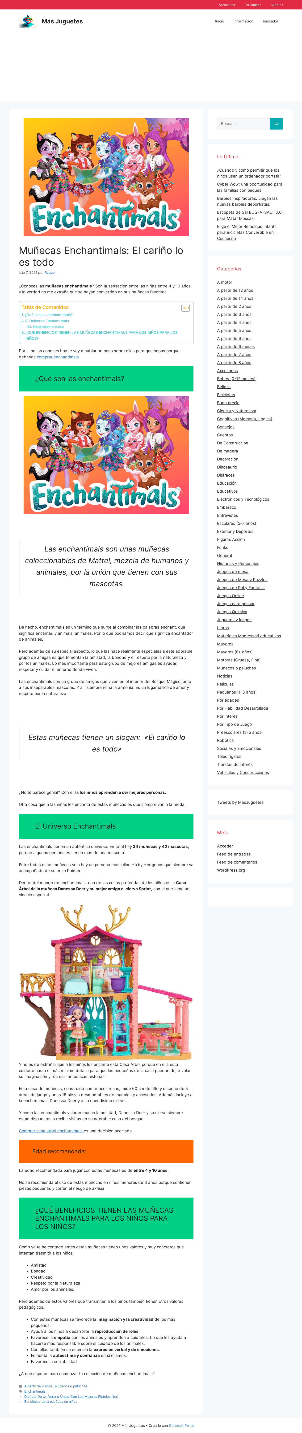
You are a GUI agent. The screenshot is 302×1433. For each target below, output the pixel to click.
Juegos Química (232, 611)
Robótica (225, 740)
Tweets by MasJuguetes (240, 802)
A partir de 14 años (235, 298)
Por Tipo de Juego (234, 724)
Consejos (226, 427)
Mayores (225, 644)
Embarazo (226, 507)
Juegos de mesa (232, 571)
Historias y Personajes (238, 563)
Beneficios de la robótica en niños (50, 1401)
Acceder (225, 846)
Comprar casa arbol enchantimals (51, 1131)
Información (243, 21)
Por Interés (227, 716)
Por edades (252, 5)
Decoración (227, 459)
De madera (227, 451)
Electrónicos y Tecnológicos (243, 499)
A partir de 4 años (38, 1386)
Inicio (219, 21)
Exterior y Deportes (235, 531)
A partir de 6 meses (236, 346)
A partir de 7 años (234, 354)
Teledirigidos (229, 756)
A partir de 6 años (234, 338)
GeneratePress (181, 1425)
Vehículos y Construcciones (243, 772)
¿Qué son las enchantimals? (49, 315)
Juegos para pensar (236, 603)
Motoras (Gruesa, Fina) (239, 660)
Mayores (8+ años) (235, 652)
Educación (227, 483)
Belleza (224, 386)
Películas (225, 684)
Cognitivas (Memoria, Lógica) (244, 419)
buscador (270, 21)
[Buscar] (276, 124)
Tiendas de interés (235, 764)
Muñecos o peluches (71, 1386)
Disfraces (226, 475)
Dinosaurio (227, 467)
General (224, 555)
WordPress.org (231, 870)
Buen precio (228, 402)
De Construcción (232, 443)
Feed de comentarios (237, 862)
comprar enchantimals (58, 357)
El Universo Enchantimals (47, 321)
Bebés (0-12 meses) (236, 378)
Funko (222, 547)
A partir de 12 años (235, 290)
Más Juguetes (62, 21)
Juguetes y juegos (234, 619)
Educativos (227, 491)
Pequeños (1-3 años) (237, 692)
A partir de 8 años (234, 362)
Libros (223, 627)
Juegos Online (230, 595)
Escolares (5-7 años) (236, 523)
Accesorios (227, 5)
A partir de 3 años (234, 314)
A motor (224, 282)
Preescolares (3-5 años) (240, 732)
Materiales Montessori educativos (249, 636)
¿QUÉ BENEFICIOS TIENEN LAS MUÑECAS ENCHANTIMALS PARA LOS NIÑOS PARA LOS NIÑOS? (101, 335)
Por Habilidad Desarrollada (242, 708)
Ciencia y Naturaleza (236, 410)
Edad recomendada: (48, 327)
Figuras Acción (231, 539)
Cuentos (277, 5)
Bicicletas (226, 394)
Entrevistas (227, 515)
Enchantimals (35, 1391)
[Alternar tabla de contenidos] (183, 308)
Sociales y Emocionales (239, 748)
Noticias (224, 676)
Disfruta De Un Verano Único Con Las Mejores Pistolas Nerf (71, 1396)
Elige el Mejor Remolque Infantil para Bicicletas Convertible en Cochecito (246, 232)
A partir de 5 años (234, 330)
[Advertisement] (151, 68)
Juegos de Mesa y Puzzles (242, 579)
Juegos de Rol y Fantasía (241, 587)
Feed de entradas (234, 854)
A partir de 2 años (234, 306)
